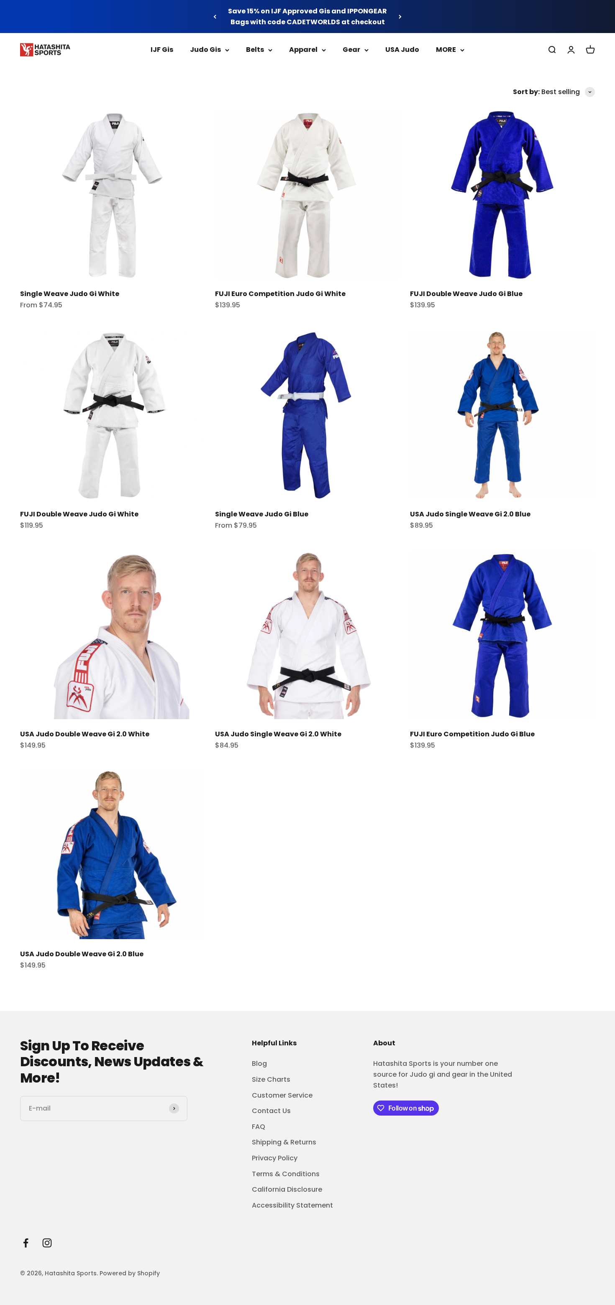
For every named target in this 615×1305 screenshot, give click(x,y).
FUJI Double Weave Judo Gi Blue (466, 294)
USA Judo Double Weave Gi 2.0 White (84, 734)
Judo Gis (205, 49)
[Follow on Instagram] (47, 1243)
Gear (351, 49)
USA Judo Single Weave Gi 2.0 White (278, 734)
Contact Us (271, 1111)
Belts (255, 49)
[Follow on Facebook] (25, 1243)
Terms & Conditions (286, 1174)
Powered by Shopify (130, 1273)
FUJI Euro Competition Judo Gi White (280, 294)
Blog (259, 1063)
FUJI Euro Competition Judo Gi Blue (472, 734)
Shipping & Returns (284, 1142)
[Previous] (214, 16)
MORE (446, 49)
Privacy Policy (274, 1158)
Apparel (303, 49)
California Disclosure (287, 1189)
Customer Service (282, 1095)
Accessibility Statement (292, 1205)
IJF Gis (162, 49)
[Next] (400, 16)
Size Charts (271, 1079)
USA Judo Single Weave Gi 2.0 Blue (470, 514)
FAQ (258, 1126)
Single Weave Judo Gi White (69, 294)
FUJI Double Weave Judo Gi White (79, 514)
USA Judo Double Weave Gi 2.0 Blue (82, 954)
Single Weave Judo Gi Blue (261, 514)
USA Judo (402, 49)
